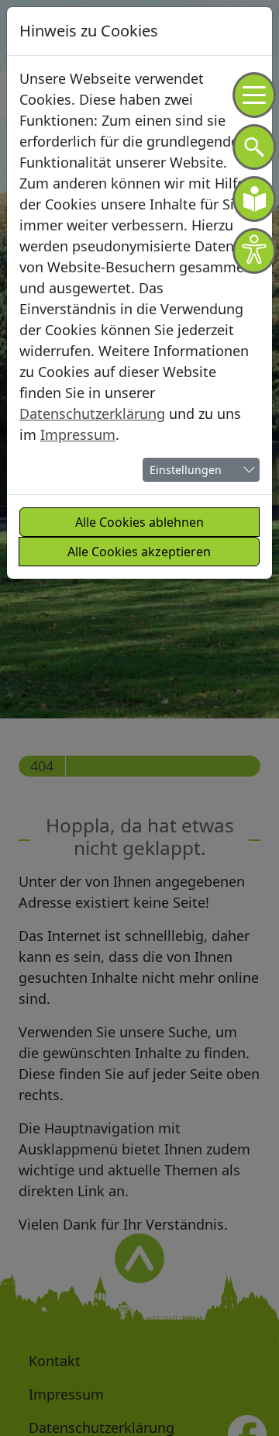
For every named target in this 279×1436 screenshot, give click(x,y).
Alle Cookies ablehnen (139, 522)
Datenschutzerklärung (92, 413)
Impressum (77, 434)
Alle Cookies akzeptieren (139, 551)
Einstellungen (186, 469)
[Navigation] (254, 95)
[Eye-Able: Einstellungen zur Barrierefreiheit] (254, 251)
